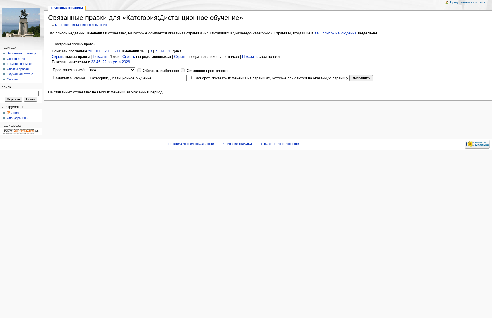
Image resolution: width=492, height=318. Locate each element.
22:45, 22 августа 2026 (110, 62)
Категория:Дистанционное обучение (81, 24)
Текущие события (19, 63)
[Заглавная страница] (22, 22)
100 (98, 51)
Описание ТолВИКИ (237, 143)
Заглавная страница (21, 53)
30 (169, 51)
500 (117, 51)
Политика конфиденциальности (191, 143)
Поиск (6, 87)
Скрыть (58, 57)
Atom (15, 112)
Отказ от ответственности (280, 143)
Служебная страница (67, 7)
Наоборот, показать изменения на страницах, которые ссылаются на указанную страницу (271, 78)
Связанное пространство (208, 71)
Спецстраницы (17, 118)
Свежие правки (18, 69)
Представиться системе (467, 2)
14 (162, 51)
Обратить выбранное (161, 71)
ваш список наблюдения (335, 33)
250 (107, 51)
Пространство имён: (70, 70)
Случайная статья (20, 74)
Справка (13, 79)
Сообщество (16, 58)
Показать (100, 57)
